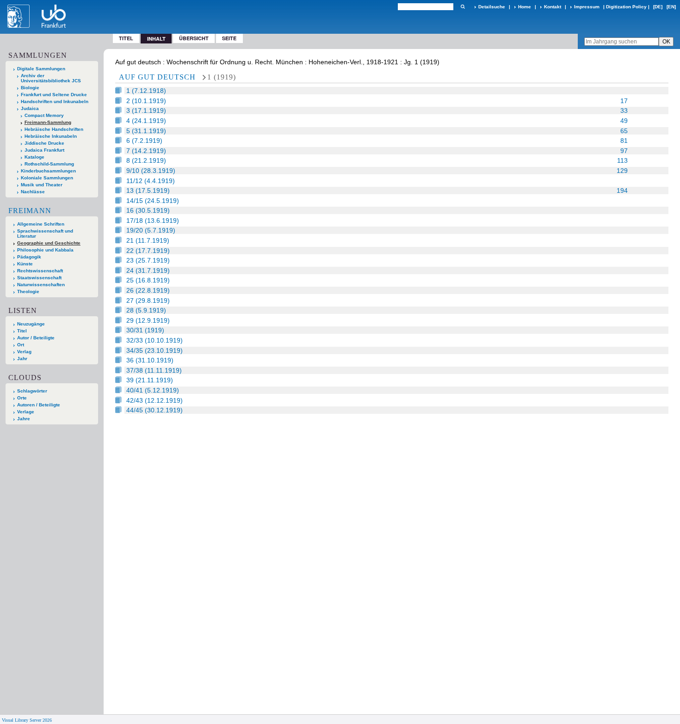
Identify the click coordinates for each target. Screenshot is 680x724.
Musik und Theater (41, 184)
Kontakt (552, 6)
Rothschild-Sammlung (49, 163)
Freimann (29, 211)
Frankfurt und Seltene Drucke (54, 94)
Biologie (30, 87)
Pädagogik (29, 256)
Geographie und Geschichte (48, 242)
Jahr (22, 358)
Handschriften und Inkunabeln (54, 101)
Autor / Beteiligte (36, 337)
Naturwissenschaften (41, 284)
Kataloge (34, 157)
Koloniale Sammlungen (47, 177)
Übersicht (194, 38)
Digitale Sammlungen (41, 68)
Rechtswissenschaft (40, 270)
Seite (229, 38)
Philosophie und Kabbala (45, 249)
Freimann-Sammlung (48, 122)
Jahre (23, 418)
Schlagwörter (32, 390)
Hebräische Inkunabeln (51, 136)
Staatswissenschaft (39, 277)
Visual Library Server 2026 (27, 720)
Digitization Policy (626, 6)
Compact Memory (44, 115)
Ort (20, 344)
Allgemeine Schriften (40, 224)
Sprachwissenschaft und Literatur (45, 233)
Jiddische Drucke (44, 143)
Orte (22, 397)
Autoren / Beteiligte (38, 404)
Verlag (24, 351)
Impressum (587, 6)
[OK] (462, 7)
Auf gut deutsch (157, 77)
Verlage (25, 411)
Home (524, 6)
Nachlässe (33, 191)
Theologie (28, 291)
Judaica (30, 108)
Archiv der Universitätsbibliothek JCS (51, 78)
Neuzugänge (31, 323)
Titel (126, 38)
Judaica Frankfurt (44, 150)
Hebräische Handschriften (54, 129)
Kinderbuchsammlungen (48, 170)
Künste (25, 263)
